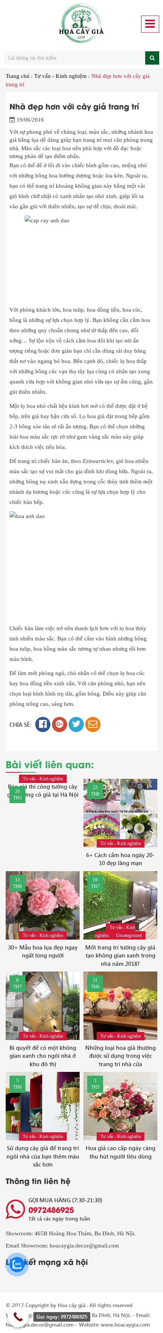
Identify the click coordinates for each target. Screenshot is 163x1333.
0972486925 (51, 1209)
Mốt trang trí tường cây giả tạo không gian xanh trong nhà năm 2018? (120, 955)
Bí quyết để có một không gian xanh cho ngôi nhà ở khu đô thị (42, 1056)
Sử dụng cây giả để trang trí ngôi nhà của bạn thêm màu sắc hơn (42, 1156)
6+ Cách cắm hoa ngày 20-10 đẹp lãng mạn (120, 859)
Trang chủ (18, 76)
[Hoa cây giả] (81, 24)
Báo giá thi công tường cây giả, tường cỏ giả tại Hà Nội (42, 790)
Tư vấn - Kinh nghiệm (60, 76)
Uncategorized (129, 935)
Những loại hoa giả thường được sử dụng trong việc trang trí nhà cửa (120, 1056)
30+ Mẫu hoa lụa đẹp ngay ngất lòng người (43, 951)
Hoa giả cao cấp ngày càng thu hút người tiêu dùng (120, 1152)
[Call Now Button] (18, 1316)
